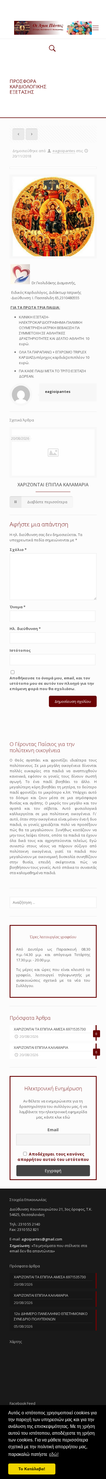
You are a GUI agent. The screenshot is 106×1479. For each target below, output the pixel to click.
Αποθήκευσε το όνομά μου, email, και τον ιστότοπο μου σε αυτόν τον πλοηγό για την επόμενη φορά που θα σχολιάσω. (52, 683)
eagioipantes (64, 150)
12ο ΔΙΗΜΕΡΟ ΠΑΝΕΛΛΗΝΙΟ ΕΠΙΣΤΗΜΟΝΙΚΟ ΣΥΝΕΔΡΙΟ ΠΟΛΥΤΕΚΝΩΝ (51, 1316)
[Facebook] (53, 11)
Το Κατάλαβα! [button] (31, 1469)
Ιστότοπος (20, 650)
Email (53, 1129)
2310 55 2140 (31, 4)
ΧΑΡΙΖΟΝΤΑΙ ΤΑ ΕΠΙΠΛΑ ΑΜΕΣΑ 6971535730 (50, 1276)
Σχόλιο (18, 549)
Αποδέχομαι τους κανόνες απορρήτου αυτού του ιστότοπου (53, 1156)
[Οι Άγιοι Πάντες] (53, 27)
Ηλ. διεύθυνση (25, 628)
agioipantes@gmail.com (71, 4)
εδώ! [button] (54, 1454)
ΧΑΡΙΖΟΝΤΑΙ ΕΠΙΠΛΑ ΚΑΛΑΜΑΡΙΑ (53, 485)
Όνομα (17, 606)
